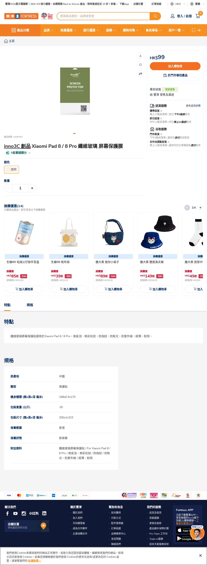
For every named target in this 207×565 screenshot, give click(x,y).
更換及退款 (155, 523)
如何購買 (116, 512)
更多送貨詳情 (193, 105)
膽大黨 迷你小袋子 (107, 262)
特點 (7, 305)
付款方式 (116, 518)
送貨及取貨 (155, 512)
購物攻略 (129, 30)
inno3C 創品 (17, 146)
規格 (30, 305)
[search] (155, 16)
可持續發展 (79, 523)
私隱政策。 (34, 561)
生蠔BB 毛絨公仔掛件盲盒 (22, 262)
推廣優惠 (66, 30)
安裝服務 (154, 518)
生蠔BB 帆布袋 (60, 262)
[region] (103, 556)
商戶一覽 (175, 30)
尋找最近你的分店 (17, 527)
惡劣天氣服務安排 (159, 544)
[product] (24, 232)
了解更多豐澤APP (187, 522)
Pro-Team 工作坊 (158, 533)
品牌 (47, 30)
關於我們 (77, 512)
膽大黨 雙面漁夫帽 (152, 262)
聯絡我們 (116, 544)
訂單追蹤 (156, 4)
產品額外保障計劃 (159, 528)
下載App (124, 4)
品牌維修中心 (118, 533)
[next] (199, 30)
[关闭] (200, 555)
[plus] (32, 188)
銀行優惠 (89, 30)
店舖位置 (138, 4)
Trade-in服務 (156, 539)
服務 (109, 30)
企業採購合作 (80, 533)
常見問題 (116, 539)
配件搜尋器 (117, 523)
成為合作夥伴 (80, 528)
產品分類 (23, 30)
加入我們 (77, 518)
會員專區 (152, 30)
